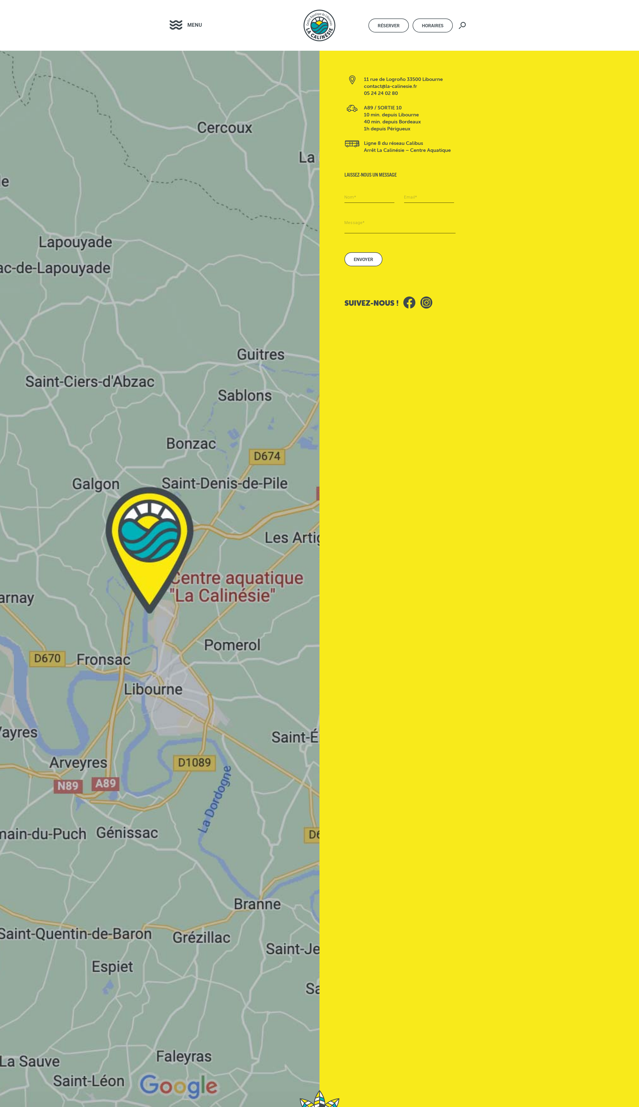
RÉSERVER (389, 25)
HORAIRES (433, 25)
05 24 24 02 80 (381, 93)
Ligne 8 (372, 143)
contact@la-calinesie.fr (390, 86)
